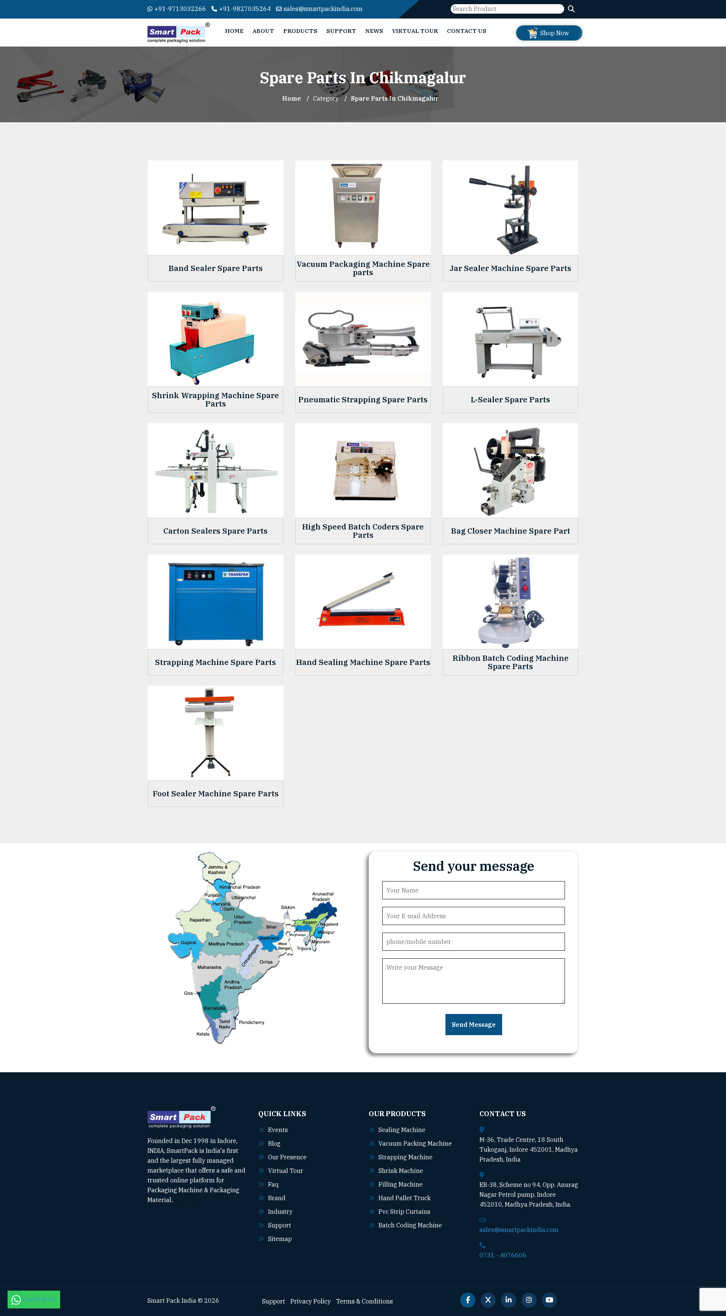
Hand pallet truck (405, 1198)
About (263, 30)
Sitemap (280, 1239)
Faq (273, 1184)
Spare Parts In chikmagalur (395, 98)
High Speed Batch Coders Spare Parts (363, 531)
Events (278, 1130)
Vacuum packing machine (415, 1143)
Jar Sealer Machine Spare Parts (510, 268)
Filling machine (401, 1184)
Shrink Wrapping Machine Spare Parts (215, 399)
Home (234, 30)
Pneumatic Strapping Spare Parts (363, 400)
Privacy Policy (310, 1301)
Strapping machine (406, 1157)
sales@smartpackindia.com (323, 8)
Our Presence (287, 1157)
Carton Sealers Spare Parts (215, 531)
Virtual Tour (415, 30)
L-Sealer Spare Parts (510, 400)
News (374, 30)
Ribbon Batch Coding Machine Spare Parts (511, 662)
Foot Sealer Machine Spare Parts (216, 794)
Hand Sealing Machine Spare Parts (363, 662)
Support (341, 30)
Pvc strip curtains (404, 1211)
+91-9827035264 (245, 8)
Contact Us (466, 30)
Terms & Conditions (364, 1301)
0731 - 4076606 (502, 1255)
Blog (274, 1143)
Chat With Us (39, 1299)
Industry (280, 1211)
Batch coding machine (410, 1225)
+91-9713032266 (180, 8)
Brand (276, 1198)
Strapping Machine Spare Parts (215, 662)
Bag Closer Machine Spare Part (510, 531)
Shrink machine (401, 1170)
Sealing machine (402, 1130)
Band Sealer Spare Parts (216, 268)
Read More (190, 1200)
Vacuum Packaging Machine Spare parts (363, 268)
